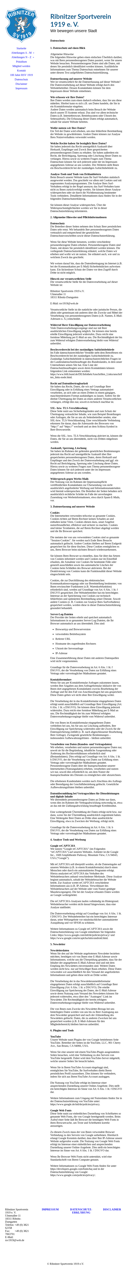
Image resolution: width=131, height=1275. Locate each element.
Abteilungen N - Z (21, 57)
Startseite (21, 48)
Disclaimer (21, 83)
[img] (21, 25)
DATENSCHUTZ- (81, 1209)
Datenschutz (21, 79)
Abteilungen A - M (21, 52)
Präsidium (21, 61)
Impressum (21, 88)
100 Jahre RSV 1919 (21, 75)
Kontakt (21, 70)
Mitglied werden (21, 66)
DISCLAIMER (112, 1209)
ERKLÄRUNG (81, 1212)
